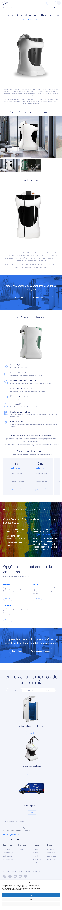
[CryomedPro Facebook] (10, 876)
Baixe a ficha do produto (40, 297)
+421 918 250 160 (11, 839)
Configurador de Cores (42, 534)
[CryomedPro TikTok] (25, 876)
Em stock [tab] (30, 690)
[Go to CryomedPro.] (5, 821)
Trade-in (7, 605)
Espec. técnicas (54, 8)
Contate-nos (51, 3)
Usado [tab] (47, 690)
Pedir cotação (18, 297)
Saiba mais (15, 490)
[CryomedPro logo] (4, 3)
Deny (31, 899)
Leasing (6, 584)
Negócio (50, 845)
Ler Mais (7, 599)
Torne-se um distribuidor (40, 651)
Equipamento (8, 845)
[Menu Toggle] (59, 3)
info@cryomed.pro (11, 834)
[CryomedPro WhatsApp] (20, 876)
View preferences (31, 904)
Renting (36, 584)
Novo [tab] (14, 690)
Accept (31, 895)
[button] (59, 882)
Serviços (36, 845)
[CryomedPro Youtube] (15, 876)
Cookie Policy (30, 907)
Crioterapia (22, 845)
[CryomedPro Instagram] (4, 876)
